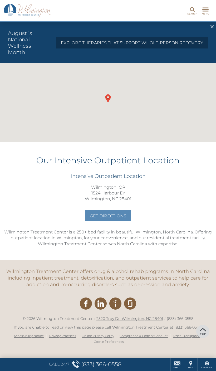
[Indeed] (115, 303)
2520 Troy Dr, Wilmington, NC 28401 (129, 318)
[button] (108, 98)
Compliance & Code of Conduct (144, 336)
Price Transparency (188, 336)
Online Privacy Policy (98, 336)
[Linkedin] (100, 303)
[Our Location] (190, 364)
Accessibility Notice (29, 336)
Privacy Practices (62, 336)
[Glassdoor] (130, 303)
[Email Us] (177, 364)
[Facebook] (86, 303)
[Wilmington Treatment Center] (27, 10)
